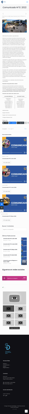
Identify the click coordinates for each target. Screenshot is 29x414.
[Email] (2, 200)
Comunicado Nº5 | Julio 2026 (9, 158)
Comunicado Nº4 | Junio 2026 (9, 187)
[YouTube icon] (14, 409)
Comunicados (6, 365)
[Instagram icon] (15, 409)
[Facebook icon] (13, 409)
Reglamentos (6, 367)
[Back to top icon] (26, 411)
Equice (4, 366)
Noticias (5, 363)
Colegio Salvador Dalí (14, 16)
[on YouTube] (14, 288)
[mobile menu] (27, 2)
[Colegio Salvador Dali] (3, 2)
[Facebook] (2, 204)
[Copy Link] (2, 208)
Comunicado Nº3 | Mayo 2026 (9, 216)
